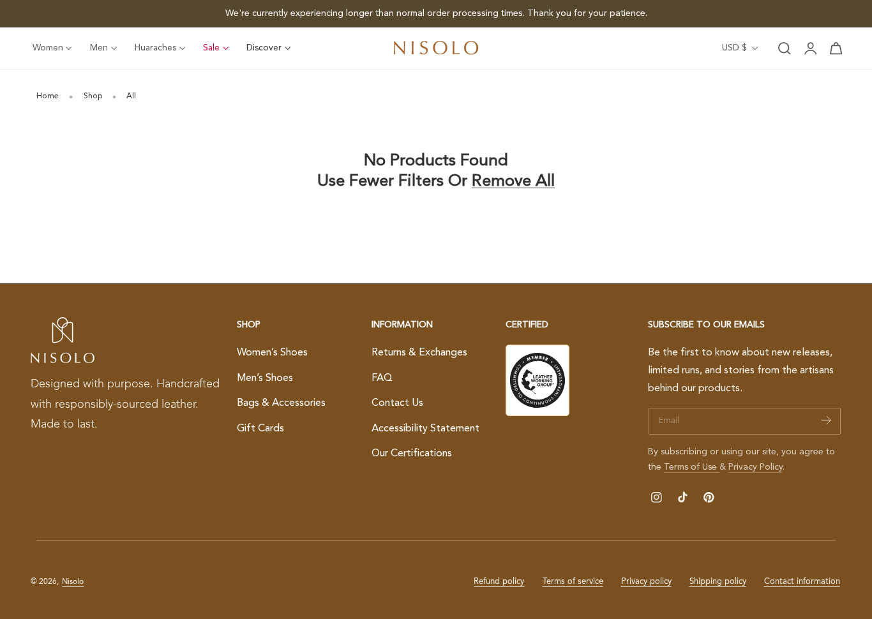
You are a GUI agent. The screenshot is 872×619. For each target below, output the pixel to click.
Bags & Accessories (281, 403)
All (131, 96)
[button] (784, 48)
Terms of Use (691, 467)
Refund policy (499, 582)
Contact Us (397, 403)
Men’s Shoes (265, 378)
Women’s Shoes (272, 353)
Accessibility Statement (425, 429)
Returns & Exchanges (419, 353)
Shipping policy (717, 582)
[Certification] (537, 380)
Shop (93, 96)
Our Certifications (412, 454)
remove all (513, 182)
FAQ (382, 378)
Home (47, 96)
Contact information (802, 582)
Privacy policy (646, 582)
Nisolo (73, 582)
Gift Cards (260, 429)
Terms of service (573, 582)
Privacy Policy (755, 467)
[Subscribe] (826, 420)
